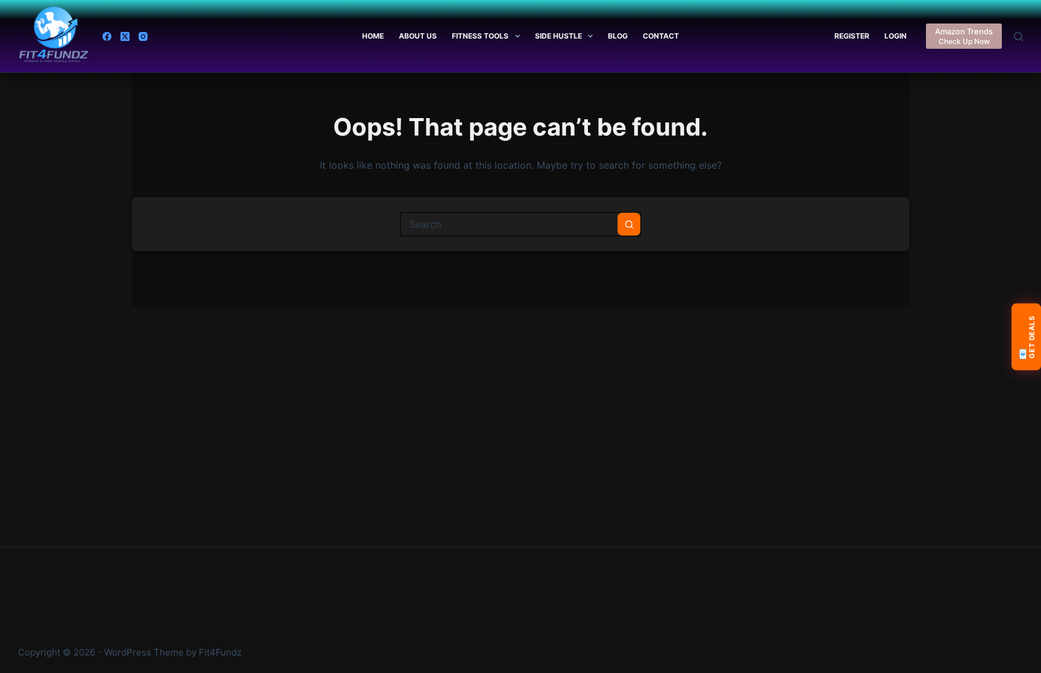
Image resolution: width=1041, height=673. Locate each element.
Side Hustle (558, 35)
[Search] (1018, 36)
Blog (618, 35)
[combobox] (509, 224)
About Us (418, 35)
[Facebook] (106, 36)
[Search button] (628, 224)
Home (373, 35)
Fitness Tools (480, 35)
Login (895, 35)
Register (851, 35)
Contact (661, 35)
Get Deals (1026, 337)
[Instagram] (143, 36)
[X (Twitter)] (125, 36)
